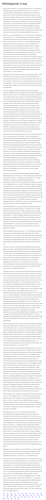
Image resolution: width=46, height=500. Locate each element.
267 (26, 493)
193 (36, 496)
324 (18, 496)
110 (4, 493)
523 (29, 493)
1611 (19, 495)
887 (42, 495)
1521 (8, 495)
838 (32, 496)
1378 (25, 496)
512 (11, 496)
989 (18, 498)
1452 (8, 498)
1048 (12, 495)
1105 (37, 493)
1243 (15, 495)
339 (27, 495)
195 (18, 493)
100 (29, 496)
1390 (11, 493)
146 (7, 493)
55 (3, 496)
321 (12, 498)
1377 (15, 493)
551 (34, 495)
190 (4, 495)
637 (39, 496)
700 (21, 496)
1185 (31, 495)
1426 (23, 495)
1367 (7, 496)
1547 (33, 493)
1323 (38, 495)
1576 (22, 493)
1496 (41, 493)
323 (15, 498)
